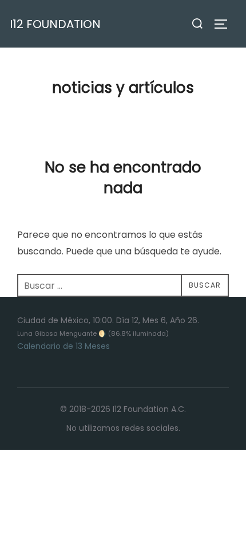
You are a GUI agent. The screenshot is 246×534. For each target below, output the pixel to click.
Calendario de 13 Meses (63, 346)
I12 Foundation (55, 24)
